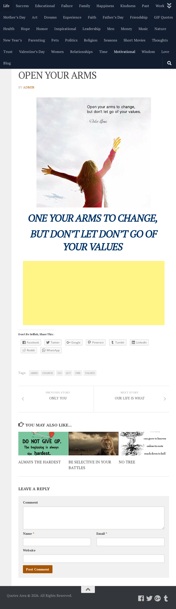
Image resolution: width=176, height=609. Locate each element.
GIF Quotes (163, 17)
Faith (92, 17)
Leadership (91, 28)
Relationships (81, 51)
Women (57, 51)
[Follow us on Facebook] (141, 598)
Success (22, 5)
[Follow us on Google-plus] (157, 598)
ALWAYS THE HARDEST (39, 462)
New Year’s (12, 40)
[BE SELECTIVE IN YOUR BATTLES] (93, 443)
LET (68, 373)
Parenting (36, 40)
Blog (7, 63)
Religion (90, 40)
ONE (78, 373)
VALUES (90, 373)
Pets (55, 40)
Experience (72, 17)
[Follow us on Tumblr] (166, 598)
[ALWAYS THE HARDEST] (43, 443)
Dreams (50, 17)
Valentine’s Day (32, 51)
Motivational (124, 51)
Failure (67, 5)
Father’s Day (113, 17)
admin (28, 87)
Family (84, 5)
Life (6, 5)
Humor (42, 28)
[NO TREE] (144, 443)
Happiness (105, 5)
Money (126, 28)
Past (145, 5)
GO (60, 373)
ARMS (34, 373)
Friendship (139, 17)
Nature (160, 28)
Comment (30, 502)
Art (35, 17)
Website (29, 550)
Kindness (127, 5)
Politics (71, 40)
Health (8, 28)
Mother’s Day (14, 17)
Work (160, 5)
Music (143, 28)
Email (101, 533)
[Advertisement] (94, 293)
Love (165, 51)
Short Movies (134, 40)
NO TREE (127, 462)
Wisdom (148, 51)
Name (28, 533)
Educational (45, 5)
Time (103, 51)
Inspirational (65, 28)
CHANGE (47, 373)
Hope (25, 28)
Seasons (110, 40)
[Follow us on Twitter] (149, 598)
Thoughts (160, 40)
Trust (8, 51)
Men (110, 28)
